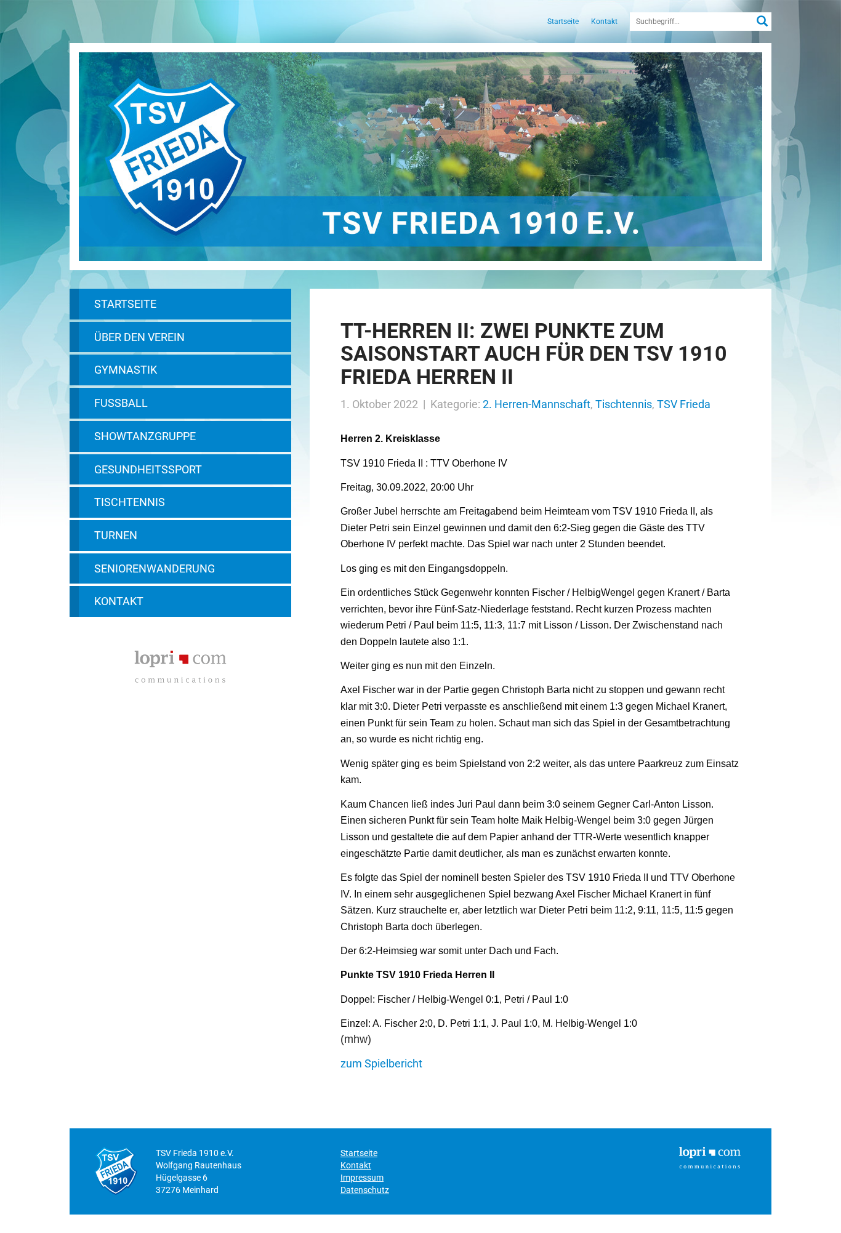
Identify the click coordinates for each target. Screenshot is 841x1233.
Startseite (563, 21)
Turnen (115, 535)
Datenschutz (364, 1190)
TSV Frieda (683, 404)
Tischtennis (129, 502)
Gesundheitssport (148, 469)
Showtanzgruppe (145, 436)
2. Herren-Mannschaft (536, 404)
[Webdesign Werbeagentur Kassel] (180, 665)
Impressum (362, 1178)
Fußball (121, 402)
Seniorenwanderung (154, 568)
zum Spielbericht (381, 1063)
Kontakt (604, 21)
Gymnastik (125, 369)
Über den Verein (139, 337)
